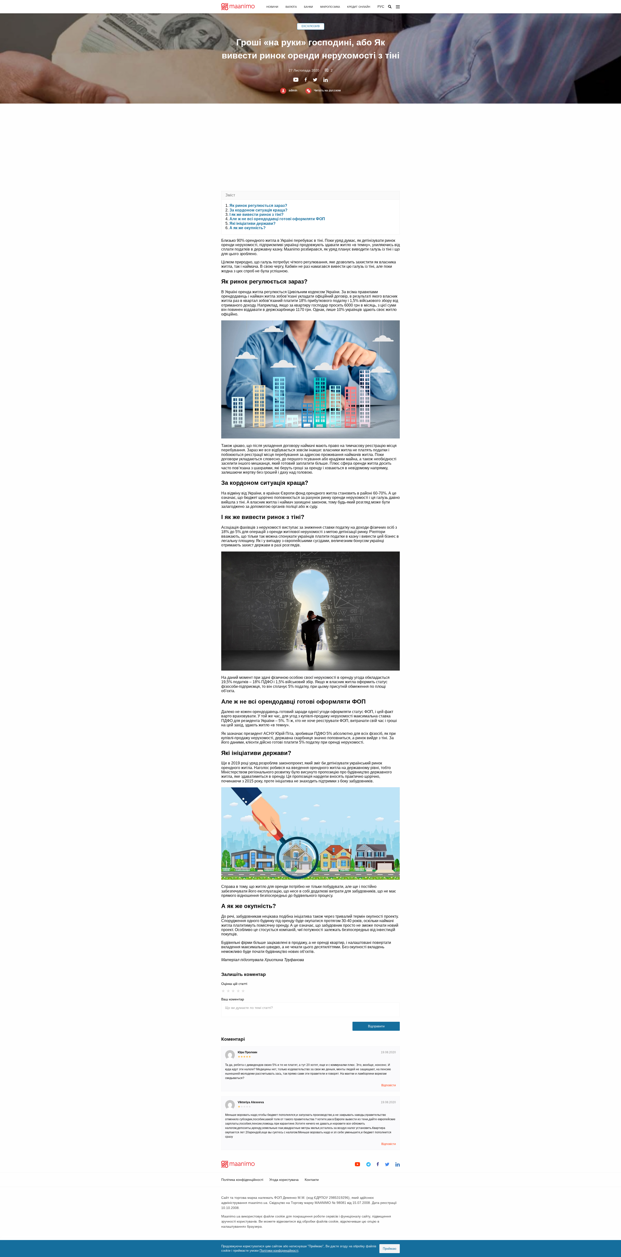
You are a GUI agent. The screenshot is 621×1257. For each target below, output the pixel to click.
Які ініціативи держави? (252, 223)
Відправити (376, 1026)
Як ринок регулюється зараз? (258, 205)
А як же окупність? (247, 228)
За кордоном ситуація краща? (258, 210)
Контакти (312, 1180)
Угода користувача (284, 1180)
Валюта (291, 6)
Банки (308, 6)
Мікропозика (330, 6)
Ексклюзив (311, 26)
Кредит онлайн (358, 6)
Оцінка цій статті (234, 984)
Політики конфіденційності (279, 1250)
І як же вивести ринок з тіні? (256, 214)
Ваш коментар (232, 999)
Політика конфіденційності (242, 1180)
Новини (272, 6)
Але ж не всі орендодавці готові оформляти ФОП (277, 219)
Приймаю (389, 1248)
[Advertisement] (310, 147)
